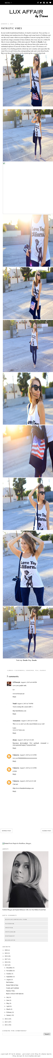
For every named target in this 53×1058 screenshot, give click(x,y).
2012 (6, 1025)
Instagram (10, 932)
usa (37, 670)
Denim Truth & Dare (12, 985)
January (8, 1015)
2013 (6, 1022)
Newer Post (6, 831)
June (7, 1000)
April (8, 1006)
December (9, 968)
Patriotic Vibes (10, 991)
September (9, 977)
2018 (6, 956)
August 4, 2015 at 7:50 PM (25, 703)
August (8, 979)
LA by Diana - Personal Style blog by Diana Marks (31, 1054)
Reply (14, 697)
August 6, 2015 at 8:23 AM (28, 781)
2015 (6, 965)
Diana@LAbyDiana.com (16, 919)
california (20, 670)
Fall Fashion (9, 982)
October (8, 974)
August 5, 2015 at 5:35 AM (29, 721)
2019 (6, 953)
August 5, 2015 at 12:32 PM (28, 755)
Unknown (16, 755)
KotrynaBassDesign (32, 1056)
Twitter (9, 927)
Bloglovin (10, 940)
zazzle (43, 670)
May (7, 1003)
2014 (6, 1019)
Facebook (9, 923)
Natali (15, 703)
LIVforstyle (16, 682)
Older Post (46, 831)
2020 (6, 950)
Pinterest (10, 936)
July (7, 997)
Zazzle (40, 42)
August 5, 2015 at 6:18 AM (26, 740)
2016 (6, 962)
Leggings (30, 670)
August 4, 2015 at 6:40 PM (29, 682)
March (8, 1009)
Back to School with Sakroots (15, 994)
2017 (6, 959)
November (9, 971)
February (9, 1012)
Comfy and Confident (12, 988)
